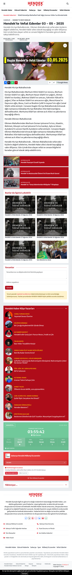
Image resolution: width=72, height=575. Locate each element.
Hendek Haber (6, 10)
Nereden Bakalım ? (21, 407)
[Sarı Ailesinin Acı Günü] (52, 250)
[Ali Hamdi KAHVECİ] (9, 333)
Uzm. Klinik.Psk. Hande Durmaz (26, 396)
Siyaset (31, 564)
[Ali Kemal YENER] (9, 379)
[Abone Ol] (62, 82)
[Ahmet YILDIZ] (9, 388)
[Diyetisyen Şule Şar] (9, 415)
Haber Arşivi (10, 538)
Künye (26, 566)
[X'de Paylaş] (8, 82)
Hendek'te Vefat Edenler (21, 20)
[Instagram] (36, 518)
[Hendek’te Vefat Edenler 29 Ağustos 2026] (20, 205)
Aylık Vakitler (10, 448)
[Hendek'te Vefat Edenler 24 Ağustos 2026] (20, 250)
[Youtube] (42, 518)
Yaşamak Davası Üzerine (23, 316)
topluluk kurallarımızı (24, 294)
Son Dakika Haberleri (45, 533)
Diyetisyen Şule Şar (21, 414)
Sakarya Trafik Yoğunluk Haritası (16, 528)
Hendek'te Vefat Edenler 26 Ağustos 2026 (50, 237)
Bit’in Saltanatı (20, 371)
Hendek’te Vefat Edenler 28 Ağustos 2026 (50, 215)
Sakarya (32, 10)
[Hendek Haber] (36, 3)
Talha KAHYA (18, 341)
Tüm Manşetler (10, 533)
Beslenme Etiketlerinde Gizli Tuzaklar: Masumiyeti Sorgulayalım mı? (39, 417)
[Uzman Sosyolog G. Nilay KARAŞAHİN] (9, 361)
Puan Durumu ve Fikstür (47, 528)
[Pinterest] (32, 518)
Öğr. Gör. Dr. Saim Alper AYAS (25, 368)
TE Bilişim (65, 565)
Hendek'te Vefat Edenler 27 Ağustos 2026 (18, 237)
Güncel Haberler (20, 10)
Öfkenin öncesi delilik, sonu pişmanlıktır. (29, 389)
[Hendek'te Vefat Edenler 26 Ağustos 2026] (52, 227)
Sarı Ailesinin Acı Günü (44, 260)
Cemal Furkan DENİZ (22, 314)
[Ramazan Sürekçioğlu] (9, 406)
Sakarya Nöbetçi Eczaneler (14, 524)
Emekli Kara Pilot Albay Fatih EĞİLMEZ (28, 350)
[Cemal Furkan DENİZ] (9, 315)
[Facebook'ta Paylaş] (5, 82)
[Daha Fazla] (16, 82)
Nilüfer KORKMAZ (20, 323)
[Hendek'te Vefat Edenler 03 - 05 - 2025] (36, 61)
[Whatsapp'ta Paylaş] (12, 82)
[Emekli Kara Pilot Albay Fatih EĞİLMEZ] (9, 351)
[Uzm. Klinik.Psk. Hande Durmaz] (9, 397)
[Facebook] (25, 518)
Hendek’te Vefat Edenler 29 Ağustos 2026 (18, 215)
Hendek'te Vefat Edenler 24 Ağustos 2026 (18, 260)
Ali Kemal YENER (20, 378)
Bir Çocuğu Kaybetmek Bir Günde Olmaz (29, 326)
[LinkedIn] (39, 518)
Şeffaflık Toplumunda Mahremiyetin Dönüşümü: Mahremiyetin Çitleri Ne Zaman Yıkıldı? (40, 362)
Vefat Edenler (65, 10)
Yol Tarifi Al (24, 473)
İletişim (34, 566)
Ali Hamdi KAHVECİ (21, 332)
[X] (29, 518)
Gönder (9, 288)
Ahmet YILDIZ (19, 387)
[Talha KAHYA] (9, 342)
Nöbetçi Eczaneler (50, 10)
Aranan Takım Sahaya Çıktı (24, 380)
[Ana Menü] (4, 4)
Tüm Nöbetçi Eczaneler (37, 478)
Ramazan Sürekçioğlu (22, 405)
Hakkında (48, 564)
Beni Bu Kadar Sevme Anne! (24, 353)
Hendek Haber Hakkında (11, 574)
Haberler (6, 20)
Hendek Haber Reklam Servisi (12, 566)
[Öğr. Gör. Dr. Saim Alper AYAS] (9, 370)
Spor (39, 10)
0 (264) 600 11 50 (12, 473)
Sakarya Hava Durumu (46, 524)
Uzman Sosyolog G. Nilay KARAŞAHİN (28, 358)
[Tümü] (66, 308)
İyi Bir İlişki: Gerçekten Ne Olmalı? (26, 398)
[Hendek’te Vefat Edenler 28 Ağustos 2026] (52, 205)
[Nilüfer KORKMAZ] (9, 324)
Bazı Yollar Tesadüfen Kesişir (24, 344)
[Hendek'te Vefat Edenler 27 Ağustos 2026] (20, 227)
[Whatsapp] (46, 518)
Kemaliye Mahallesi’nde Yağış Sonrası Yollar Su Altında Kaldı (42, 15)
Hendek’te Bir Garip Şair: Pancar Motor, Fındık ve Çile (34, 335)
